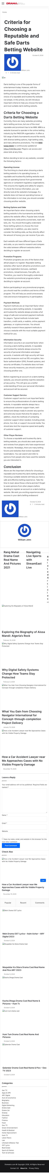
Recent (23, 903)
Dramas (4, 1113)
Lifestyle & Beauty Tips (10, 1143)
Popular (8, 903)
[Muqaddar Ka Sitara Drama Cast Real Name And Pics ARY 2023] (24, 954)
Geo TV (4, 1125)
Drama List (6, 1110)
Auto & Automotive (9, 1098)
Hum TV (5, 1135)
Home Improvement (9, 1133)
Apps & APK (6, 1093)
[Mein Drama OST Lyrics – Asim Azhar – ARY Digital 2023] (24, 920)
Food (4, 1123)
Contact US (14, 1168)
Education (5, 1115)
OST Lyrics (6, 1145)
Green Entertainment (10, 1128)
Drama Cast (6, 1108)
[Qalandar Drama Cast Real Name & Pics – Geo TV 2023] (24, 1054)
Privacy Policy (34, 1168)
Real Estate (6, 1148)
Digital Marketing (8, 1105)
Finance (5, 1120)
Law (3, 1140)
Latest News (6, 1138)
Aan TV (4, 1090)
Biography (5, 1100)
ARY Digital (6, 1095)
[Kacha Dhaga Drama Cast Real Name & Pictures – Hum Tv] (24, 988)
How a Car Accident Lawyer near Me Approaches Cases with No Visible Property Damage (23, 887)
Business (5, 1103)
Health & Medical (8, 1130)
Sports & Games (8, 1150)
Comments (39, 903)
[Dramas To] (15, 3)
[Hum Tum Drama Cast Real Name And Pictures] (24, 1021)
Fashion (5, 1118)
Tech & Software (8, 1153)
